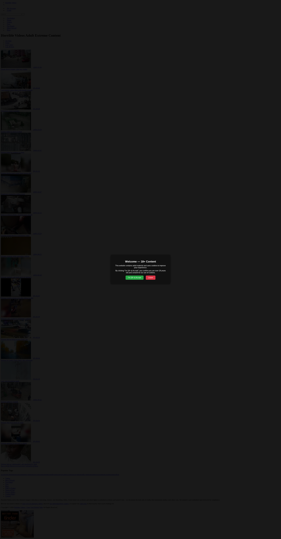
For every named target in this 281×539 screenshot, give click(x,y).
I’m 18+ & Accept (134, 278)
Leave (150, 278)
